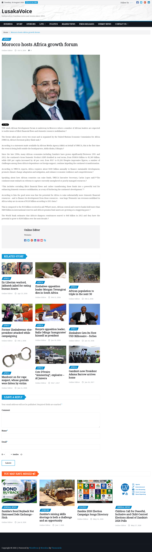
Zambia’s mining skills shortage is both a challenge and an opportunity (56, 517)
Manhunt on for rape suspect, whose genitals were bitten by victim (15, 380)
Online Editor (7, 50)
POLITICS (54, 24)
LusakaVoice (17, 11)
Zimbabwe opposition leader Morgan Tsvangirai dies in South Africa (50, 289)
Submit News (104, 24)
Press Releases (86, 24)
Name (5, 431)
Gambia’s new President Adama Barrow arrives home (83, 374)
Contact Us (121, 24)
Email (4, 442)
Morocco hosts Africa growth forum (25, 32)
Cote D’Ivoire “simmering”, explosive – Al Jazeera (49, 375)
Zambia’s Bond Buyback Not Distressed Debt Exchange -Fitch (18, 514)
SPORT (19, 24)
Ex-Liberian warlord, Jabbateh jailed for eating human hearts (16, 285)
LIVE (42, 24)
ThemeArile (57, 548)
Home (5, 32)
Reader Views (68, 24)
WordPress (34, 548)
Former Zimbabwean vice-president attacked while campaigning (17, 332)
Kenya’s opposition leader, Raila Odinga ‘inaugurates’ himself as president (50, 332)
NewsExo (45, 548)
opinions (30, 24)
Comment (6, 410)
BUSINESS (8, 24)
